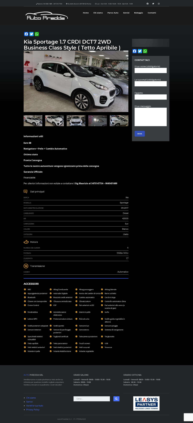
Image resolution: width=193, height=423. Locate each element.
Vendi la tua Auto (34, 405)
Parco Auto (113, 13)
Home (86, 13)
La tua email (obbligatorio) (148, 79)
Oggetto (139, 92)
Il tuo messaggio (143, 106)
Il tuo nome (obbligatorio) (147, 66)
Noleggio (138, 13)
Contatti (152, 13)
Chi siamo (98, 13)
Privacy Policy (32, 409)
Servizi (126, 13)
